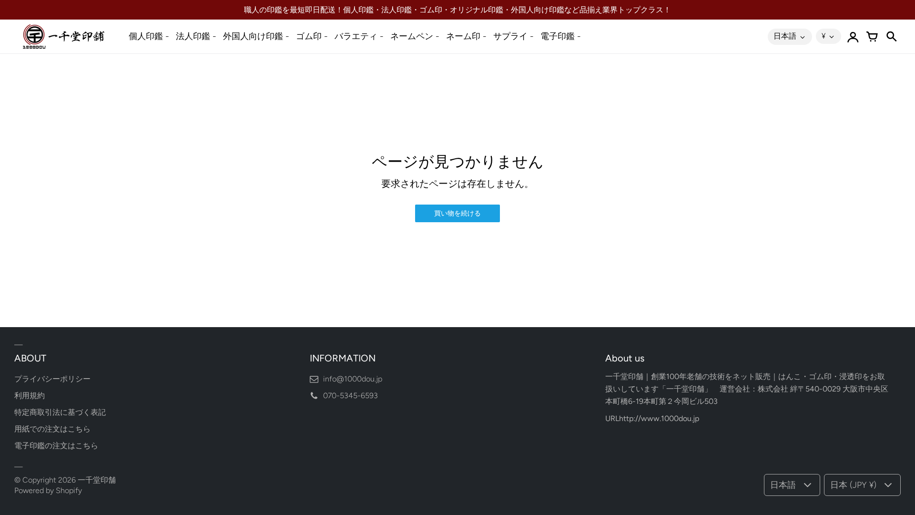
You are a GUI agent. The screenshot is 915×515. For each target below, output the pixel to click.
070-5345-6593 (350, 395)
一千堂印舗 (97, 479)
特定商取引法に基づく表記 (60, 412)
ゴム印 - (312, 36)
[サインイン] (853, 36)
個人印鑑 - (149, 36)
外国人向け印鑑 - (256, 36)
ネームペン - (414, 36)
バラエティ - (359, 36)
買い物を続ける (457, 213)
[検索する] (891, 36)
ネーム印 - (466, 36)
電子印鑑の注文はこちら (56, 445)
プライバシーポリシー (52, 378)
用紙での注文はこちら (52, 428)
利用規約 (29, 395)
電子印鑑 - (560, 36)
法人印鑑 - (196, 36)
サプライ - (513, 36)
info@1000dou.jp (352, 378)
